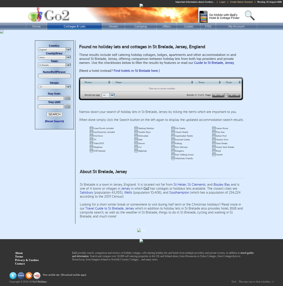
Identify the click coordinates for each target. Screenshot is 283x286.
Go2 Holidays (40, 281)
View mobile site (51, 275)
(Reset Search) (54, 121)
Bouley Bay (222, 185)
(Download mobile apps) (73, 275)
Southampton (179, 192)
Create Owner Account (241, 2)
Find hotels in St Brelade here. (136, 71)
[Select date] (68, 98)
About (19, 253)
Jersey (125, 189)
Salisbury (86, 192)
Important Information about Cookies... (195, 2)
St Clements (197, 185)
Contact (20, 263)
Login (223, 2)
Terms (19, 256)
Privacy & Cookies (27, 260)
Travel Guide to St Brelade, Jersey (109, 208)
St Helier (180, 185)
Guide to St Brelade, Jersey (214, 63)
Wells (128, 192)
